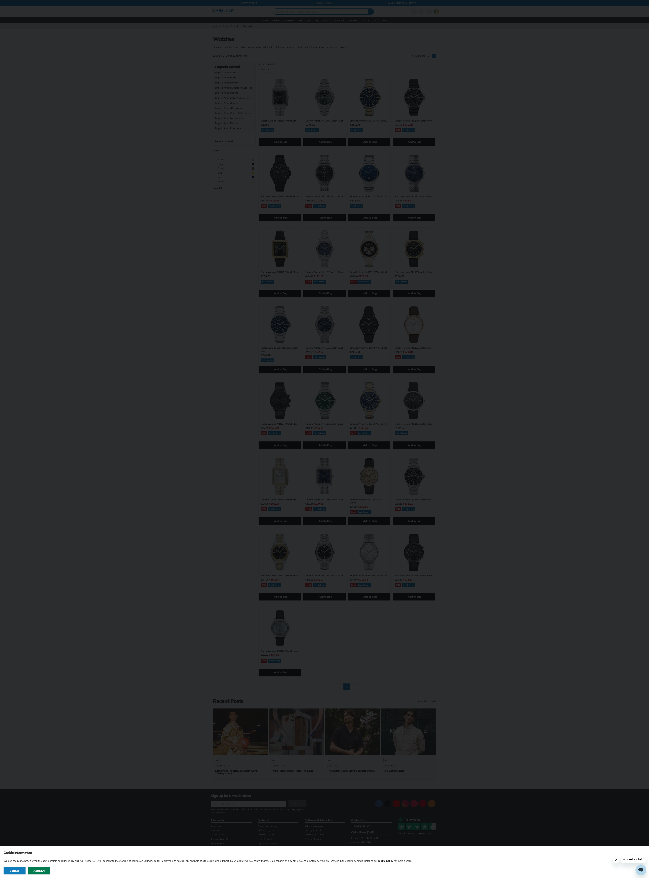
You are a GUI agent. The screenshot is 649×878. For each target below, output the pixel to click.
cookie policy (385, 860)
